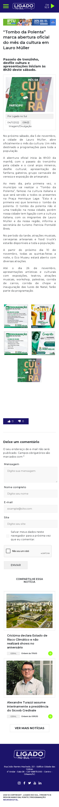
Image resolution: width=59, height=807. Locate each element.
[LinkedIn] (40, 783)
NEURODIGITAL (10, 800)
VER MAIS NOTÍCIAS (29, 728)
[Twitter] (29, 783)
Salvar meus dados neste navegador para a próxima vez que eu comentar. (31, 535)
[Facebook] (24, 783)
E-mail (8, 502)
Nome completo (15, 487)
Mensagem (11, 464)
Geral (13, 653)
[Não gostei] (19, 421)
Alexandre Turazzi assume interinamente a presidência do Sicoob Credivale (27, 706)
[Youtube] (34, 783)
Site (6, 517)
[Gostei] (9, 421)
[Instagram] (19, 783)
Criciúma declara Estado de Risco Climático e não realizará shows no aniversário (27, 641)
